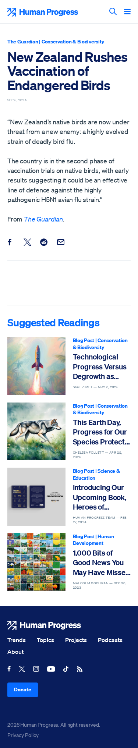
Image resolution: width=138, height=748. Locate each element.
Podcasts (110, 640)
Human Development (93, 540)
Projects (76, 640)
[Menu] (127, 12)
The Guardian (22, 41)
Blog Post (83, 340)
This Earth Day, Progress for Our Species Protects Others (100, 432)
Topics (45, 640)
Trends (16, 640)
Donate (22, 689)
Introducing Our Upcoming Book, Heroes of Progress (100, 497)
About (15, 651)
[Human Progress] (69, 625)
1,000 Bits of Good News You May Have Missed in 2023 (101, 562)
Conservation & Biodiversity (73, 41)
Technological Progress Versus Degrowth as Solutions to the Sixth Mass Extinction (100, 366)
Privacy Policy (23, 735)
